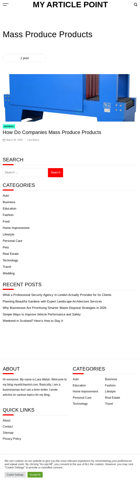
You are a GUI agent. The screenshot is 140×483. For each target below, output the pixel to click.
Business (9, 126)
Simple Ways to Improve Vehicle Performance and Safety (42, 314)
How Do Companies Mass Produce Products (52, 132)
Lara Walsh (33, 140)
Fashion (8, 215)
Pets (6, 247)
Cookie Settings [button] (15, 474)
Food (6, 221)
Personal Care (12, 241)
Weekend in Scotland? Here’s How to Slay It (33, 321)
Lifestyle (8, 234)
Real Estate (11, 254)
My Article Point (70, 5)
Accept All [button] (35, 474)
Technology (10, 260)
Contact (8, 426)
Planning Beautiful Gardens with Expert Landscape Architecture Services (52, 301)
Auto (6, 195)
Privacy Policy (12, 438)
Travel (7, 267)
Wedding (9, 273)
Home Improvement (16, 228)
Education (9, 208)
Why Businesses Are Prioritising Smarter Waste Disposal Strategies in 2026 (54, 308)
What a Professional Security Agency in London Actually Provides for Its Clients (57, 295)
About (6, 420)
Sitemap (8, 432)
